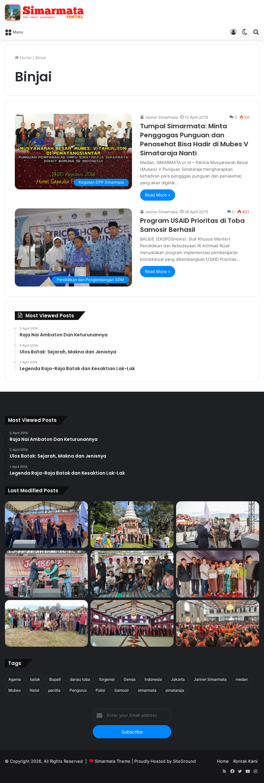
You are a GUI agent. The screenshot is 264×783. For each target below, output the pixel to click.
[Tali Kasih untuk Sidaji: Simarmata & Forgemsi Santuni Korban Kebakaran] (217, 574)
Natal (34, 690)
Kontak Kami (245, 761)
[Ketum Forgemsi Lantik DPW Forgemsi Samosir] (46, 574)
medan (242, 679)
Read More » (157, 194)
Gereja (130, 679)
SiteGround (184, 761)
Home (25, 57)
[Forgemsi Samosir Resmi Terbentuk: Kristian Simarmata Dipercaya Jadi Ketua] (132, 574)
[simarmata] (45, 13)
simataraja (174, 690)
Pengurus (78, 690)
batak (35, 679)
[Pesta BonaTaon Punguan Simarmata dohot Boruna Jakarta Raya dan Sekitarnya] (217, 623)
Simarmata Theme (112, 761)
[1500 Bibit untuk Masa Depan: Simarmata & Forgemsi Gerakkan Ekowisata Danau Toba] (46, 623)
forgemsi (107, 679)
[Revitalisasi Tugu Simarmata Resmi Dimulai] (132, 524)
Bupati (55, 679)
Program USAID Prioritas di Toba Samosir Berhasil (192, 225)
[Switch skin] (244, 31)
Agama (14, 679)
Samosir (121, 690)
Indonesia (153, 679)
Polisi (100, 690)
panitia (54, 690)
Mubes (14, 690)
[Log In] (233, 31)
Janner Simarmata (161, 117)
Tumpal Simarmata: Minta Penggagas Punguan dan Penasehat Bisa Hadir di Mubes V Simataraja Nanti (194, 140)
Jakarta (178, 679)
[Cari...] (256, 31)
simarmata (147, 690)
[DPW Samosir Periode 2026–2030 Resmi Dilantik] (46, 524)
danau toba (80, 679)
